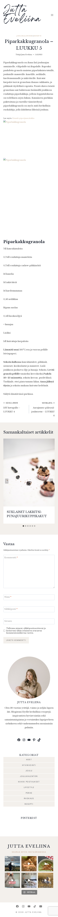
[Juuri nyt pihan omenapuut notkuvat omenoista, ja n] (29, 863)
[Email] (40, 906)
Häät (29, 759)
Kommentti (11, 557)
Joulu (29, 770)
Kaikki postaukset (29, 782)
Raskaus (29, 798)
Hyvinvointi (29, 765)
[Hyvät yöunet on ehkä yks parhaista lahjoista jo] (29, 880)
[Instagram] (23, 906)
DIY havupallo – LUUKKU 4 (11, 407)
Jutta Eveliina (26, 55)
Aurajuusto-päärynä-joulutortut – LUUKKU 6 (43, 409)
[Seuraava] (51, 481)
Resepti (37, 36)
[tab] (23, 526)
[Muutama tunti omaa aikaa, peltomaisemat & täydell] (12, 863)
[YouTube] (29, 906)
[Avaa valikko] (52, 15)
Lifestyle (29, 787)
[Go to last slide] (6, 481)
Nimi (7, 597)
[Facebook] (17, 906)
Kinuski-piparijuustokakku (23, 118)
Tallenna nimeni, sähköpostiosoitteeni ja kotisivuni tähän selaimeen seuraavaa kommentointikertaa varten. (26, 630)
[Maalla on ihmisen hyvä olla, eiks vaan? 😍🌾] (45, 880)
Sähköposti (10, 609)
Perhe (29, 793)
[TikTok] (34, 906)
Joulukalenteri (25, 36)
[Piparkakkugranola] (29, 137)
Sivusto (8, 621)
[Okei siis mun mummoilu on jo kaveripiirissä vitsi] (12, 880)
